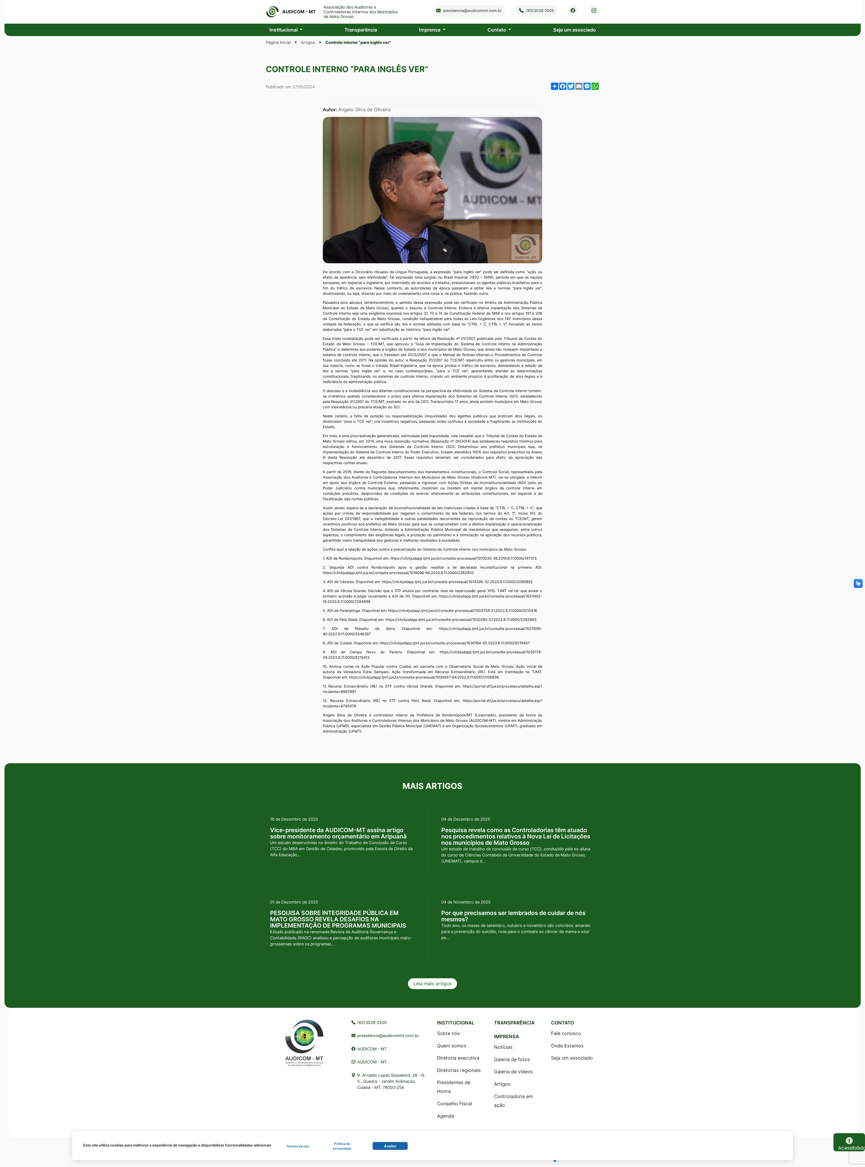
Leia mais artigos (432, 983)
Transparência (360, 30)
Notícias (503, 1047)
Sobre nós (448, 1033)
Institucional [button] (284, 30)
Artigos (308, 42)
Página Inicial (278, 42)
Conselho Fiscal (454, 1103)
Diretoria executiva (458, 1058)
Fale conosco (566, 1033)
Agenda (445, 1116)
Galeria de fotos (512, 1059)
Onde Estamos (567, 1046)
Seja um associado (574, 30)
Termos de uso (297, 1146)
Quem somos (451, 1046)
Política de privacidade (342, 1146)
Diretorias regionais (459, 1070)
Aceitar (390, 1146)
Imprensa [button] (430, 30)
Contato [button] (497, 30)
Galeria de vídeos (513, 1071)
